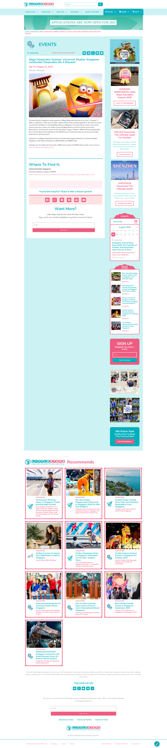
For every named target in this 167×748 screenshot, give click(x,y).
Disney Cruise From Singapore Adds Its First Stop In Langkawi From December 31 (130, 300)
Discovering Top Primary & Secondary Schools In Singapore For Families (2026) (129, 288)
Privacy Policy (136, 744)
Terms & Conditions (121, 744)
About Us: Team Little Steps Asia (37, 744)
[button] (84, 53)
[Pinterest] (88, 688)
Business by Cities (66, 720)
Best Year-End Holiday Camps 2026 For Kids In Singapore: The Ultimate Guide (130, 276)
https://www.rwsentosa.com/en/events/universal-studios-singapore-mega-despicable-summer (62, 175)
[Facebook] (74, 688)
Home (27, 32)
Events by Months (84, 720)
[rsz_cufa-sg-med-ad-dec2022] (124, 410)
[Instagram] (92, 688)
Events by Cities (101, 720)
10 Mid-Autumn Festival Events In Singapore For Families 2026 (130, 313)
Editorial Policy (106, 744)
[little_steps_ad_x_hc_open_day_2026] (124, 51)
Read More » (125, 282)
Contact (63, 744)
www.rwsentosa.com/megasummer (41, 147)
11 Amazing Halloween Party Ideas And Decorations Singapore (130, 325)
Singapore (34, 32)
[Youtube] (83, 688)
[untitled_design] (124, 382)
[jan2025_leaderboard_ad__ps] (83, 22)
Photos (72, 744)
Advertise (54, 744)
